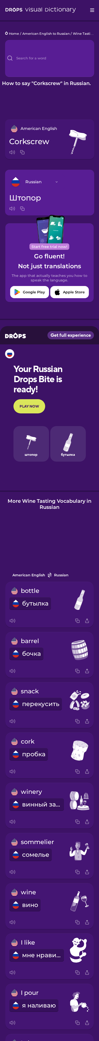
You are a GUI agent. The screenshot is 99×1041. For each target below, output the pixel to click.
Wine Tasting (84, 34)
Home (14, 34)
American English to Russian (46, 34)
